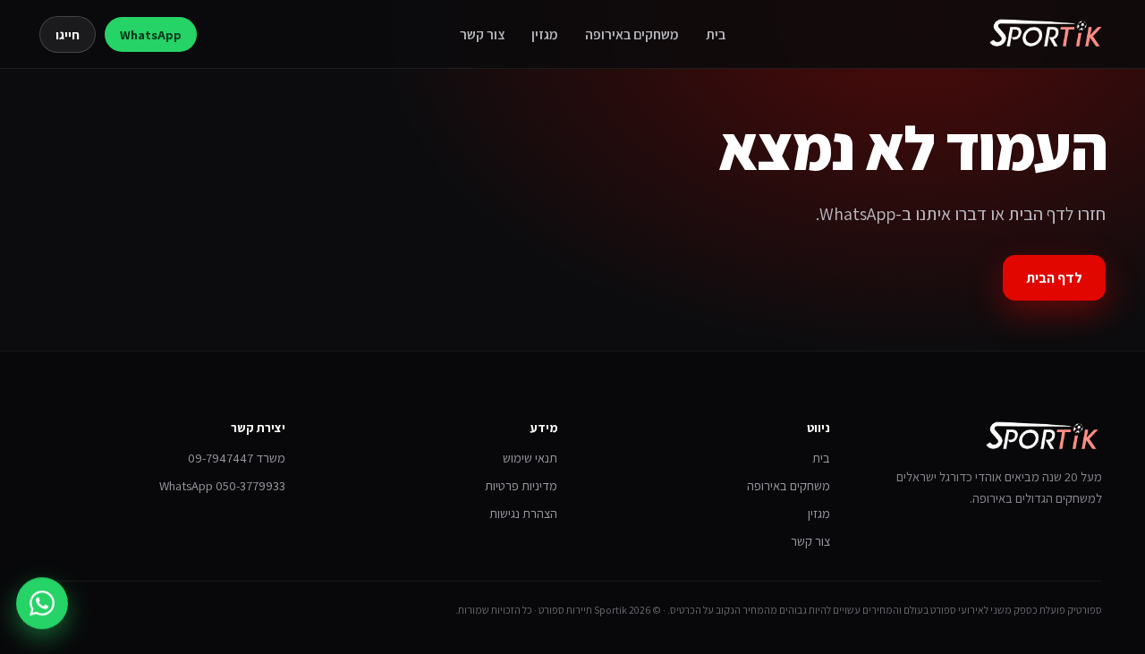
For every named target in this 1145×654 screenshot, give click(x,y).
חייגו (67, 34)
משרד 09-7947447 (236, 457)
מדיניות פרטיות (521, 485)
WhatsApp (151, 34)
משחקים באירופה (632, 34)
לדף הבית (1054, 277)
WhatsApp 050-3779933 (222, 485)
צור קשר (482, 34)
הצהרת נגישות (523, 513)
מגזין (544, 34)
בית (715, 34)
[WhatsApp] (42, 602)
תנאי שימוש (530, 457)
